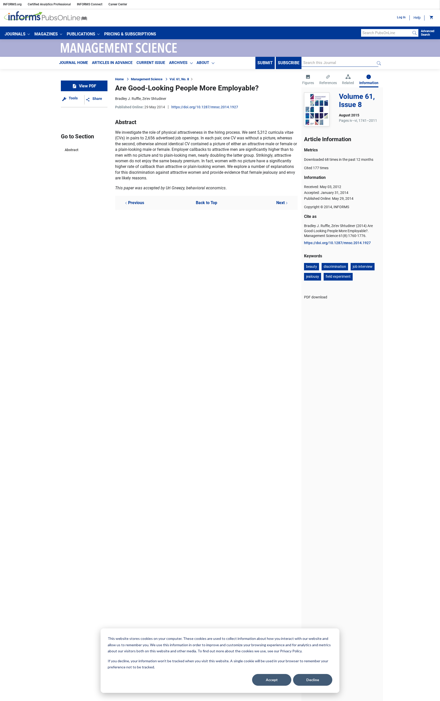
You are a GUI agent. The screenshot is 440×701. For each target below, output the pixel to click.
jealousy (312, 276)
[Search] (414, 33)
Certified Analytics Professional (49, 4)
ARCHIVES (178, 62)
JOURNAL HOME (73, 62)
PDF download (315, 297)
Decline (312, 680)
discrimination (335, 266)
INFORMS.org (12, 4)
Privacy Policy (290, 651)
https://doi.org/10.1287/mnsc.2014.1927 (204, 107)
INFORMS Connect (89, 4)
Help (417, 18)
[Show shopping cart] (431, 18)
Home (119, 79)
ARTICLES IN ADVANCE (112, 62)
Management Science (146, 79)
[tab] (308, 80)
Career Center (117, 4)
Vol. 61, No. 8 (179, 79)
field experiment (338, 276)
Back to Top (206, 202)
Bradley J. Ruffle (128, 99)
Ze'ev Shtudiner (154, 99)
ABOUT (203, 62)
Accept (272, 680)
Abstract (71, 150)
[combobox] (386, 33)
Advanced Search (427, 32)
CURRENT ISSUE (150, 62)
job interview (363, 266)
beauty (311, 266)
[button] (17, 34)
